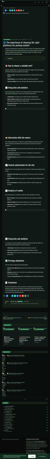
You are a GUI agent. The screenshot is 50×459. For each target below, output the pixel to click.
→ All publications (26, 301)
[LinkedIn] (14, 10)
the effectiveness (14, 93)
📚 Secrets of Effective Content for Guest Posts (16, 390)
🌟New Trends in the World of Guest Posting (15, 355)
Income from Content (9, 424)
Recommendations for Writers (10, 414)
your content (38, 169)
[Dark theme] (42, 2)
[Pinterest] (17, 10)
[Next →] (47, 399)
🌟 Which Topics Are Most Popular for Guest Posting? (17, 363)
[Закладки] (39, 2)
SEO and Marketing (8, 427)
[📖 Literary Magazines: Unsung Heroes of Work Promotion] (10, 331)
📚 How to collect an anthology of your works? (16, 382)
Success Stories (8, 422)
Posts (7, 7)
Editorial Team (13, 301)
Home (4, 7)
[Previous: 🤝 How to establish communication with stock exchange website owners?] (1, 5)
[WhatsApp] (12, 10)
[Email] (21, 10)
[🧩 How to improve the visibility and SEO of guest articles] (40, 331)
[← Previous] (3, 399)
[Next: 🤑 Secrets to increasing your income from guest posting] (48, 5)
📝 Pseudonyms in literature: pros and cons (15, 373)
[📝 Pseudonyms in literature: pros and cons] (4, 377)
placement (14, 272)
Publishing (9, 276)
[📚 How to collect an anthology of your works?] (4, 385)
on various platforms (34, 99)
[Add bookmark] (31, 39)
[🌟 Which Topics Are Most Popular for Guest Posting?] (4, 367)
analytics (11, 92)
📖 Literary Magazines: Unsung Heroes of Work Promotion (9, 339)
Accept (32, 456)
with (32, 148)
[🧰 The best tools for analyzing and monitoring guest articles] (25, 331)
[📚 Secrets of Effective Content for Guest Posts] (4, 392)
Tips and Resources (12, 7)
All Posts (6, 430)
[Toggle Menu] (46, 2)
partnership (18, 157)
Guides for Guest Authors (9, 406)
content (37, 182)
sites (20, 81)
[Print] (23, 10)
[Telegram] (10, 10)
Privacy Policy (42, 456)
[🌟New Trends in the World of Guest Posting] (4, 358)
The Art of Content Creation (10, 417)
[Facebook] (6, 10)
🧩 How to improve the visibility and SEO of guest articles (40, 338)
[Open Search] (35, 2)
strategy (14, 105)
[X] (8, 10)
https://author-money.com (39, 441)
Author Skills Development (9, 409)
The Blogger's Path (8, 411)
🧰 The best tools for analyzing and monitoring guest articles (24, 339)
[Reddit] (19, 10)
